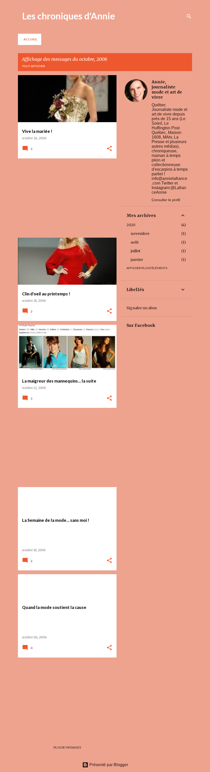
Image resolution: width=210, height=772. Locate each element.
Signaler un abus (142, 308)
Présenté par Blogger (108, 765)
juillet (135, 251)
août (135, 242)
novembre (140, 233)
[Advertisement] (65, 198)
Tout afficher (33, 66)
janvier (137, 259)
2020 (131, 225)
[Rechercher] (189, 16)
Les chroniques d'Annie (68, 15)
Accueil (30, 39)
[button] (109, 148)
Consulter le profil (166, 200)
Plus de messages (67, 747)
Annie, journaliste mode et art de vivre (167, 89)
